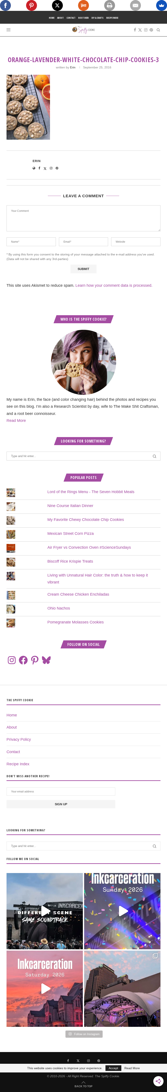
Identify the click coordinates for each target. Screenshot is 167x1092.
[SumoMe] (161, 5)
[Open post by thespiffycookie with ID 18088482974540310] (45, 911)
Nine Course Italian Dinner (70, 506)
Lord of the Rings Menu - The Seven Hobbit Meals (90, 492)
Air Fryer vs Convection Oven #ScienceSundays (89, 547)
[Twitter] (140, 30)
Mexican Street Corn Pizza (70, 533)
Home (51, 17)
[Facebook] (135, 30)
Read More (16, 420)
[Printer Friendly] (109, 5)
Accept (113, 1068)
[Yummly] (83, 5)
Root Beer (83, 17)
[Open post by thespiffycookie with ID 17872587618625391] (122, 911)
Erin (72, 67)
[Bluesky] (46, 660)
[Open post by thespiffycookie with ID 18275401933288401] (45, 989)
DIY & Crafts (98, 17)
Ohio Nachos (58, 608)
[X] (57, 5)
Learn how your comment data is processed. (113, 285)
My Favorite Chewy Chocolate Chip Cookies (85, 519)
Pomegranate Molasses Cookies (75, 622)
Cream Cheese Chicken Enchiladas (78, 594)
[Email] (135, 5)
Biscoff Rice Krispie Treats (70, 561)
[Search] (158, 30)
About (60, 17)
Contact (71, 17)
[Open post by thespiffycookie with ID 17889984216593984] (122, 989)
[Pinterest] (151, 30)
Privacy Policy (19, 739)
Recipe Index (112, 17)
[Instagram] (145, 30)
